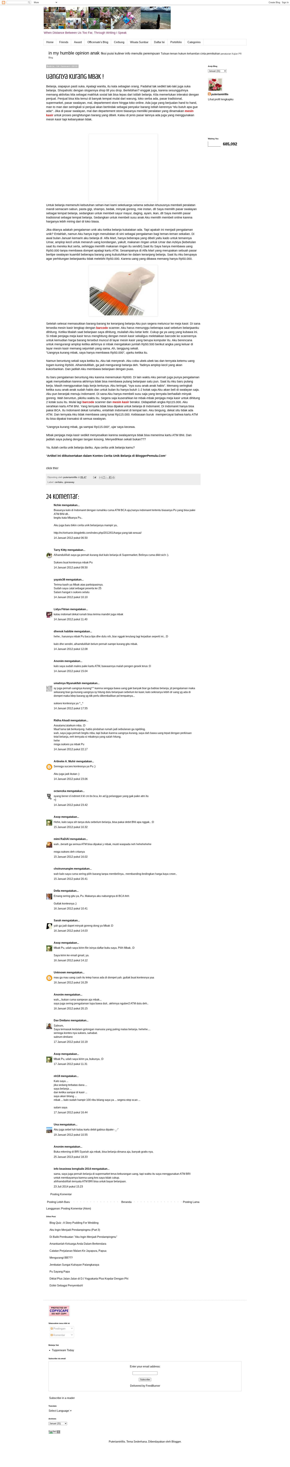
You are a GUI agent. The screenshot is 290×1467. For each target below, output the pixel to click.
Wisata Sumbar (139, 42)
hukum (182, 53)
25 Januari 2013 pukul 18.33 (71, 1156)
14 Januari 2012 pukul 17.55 (71, 708)
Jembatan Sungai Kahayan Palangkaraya (74, 1264)
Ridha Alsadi (62, 720)
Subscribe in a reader (62, 1398)
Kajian (235, 53)
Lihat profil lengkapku (220, 99)
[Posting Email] (94, 477)
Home (50, 42)
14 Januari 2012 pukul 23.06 (71, 779)
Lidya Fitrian (61, 609)
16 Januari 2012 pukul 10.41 (71, 908)
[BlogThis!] (104, 477)
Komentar (59, 1335)
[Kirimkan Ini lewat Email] (100, 477)
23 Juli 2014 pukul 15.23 (68, 1186)
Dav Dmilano (62, 1020)
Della (57, 890)
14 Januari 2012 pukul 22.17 (71, 749)
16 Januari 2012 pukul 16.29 (71, 982)
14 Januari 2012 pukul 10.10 (71, 597)
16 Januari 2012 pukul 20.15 (71, 1008)
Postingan (59, 1328)
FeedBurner (153, 1385)
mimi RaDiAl (61, 839)
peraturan (226, 53)
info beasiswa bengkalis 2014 (72, 1168)
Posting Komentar (61, 1194)
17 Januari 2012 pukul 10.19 (71, 1041)
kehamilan (193, 53)
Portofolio (176, 42)
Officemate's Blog (97, 42)
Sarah (57, 920)
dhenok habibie (64, 631)
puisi (110, 53)
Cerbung (119, 42)
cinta (203, 53)
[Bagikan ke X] (107, 477)
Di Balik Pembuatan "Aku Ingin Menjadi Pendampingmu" (83, 1236)
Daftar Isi (159, 42)
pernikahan (213, 53)
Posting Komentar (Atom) (76, 1208)
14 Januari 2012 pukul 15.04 (71, 671)
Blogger (176, 1441)
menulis (136, 53)
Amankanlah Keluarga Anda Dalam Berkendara (78, 1243)
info (127, 53)
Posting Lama (191, 1202)
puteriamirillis (219, 94)
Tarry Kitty (60, 549)
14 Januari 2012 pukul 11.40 (70, 619)
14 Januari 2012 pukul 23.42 (71, 805)
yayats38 (59, 579)
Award (78, 42)
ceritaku (59, 482)
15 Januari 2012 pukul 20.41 (71, 878)
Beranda (126, 1202)
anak (95, 53)
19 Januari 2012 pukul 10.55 (71, 1134)
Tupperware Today (63, 1350)
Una (56, 1124)
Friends (63, 42)
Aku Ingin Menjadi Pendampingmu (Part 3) (75, 1229)
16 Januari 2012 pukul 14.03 (71, 930)
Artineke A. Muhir (65, 761)
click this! (52, 468)
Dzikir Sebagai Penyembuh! (66, 1285)
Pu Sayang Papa (60, 1271)
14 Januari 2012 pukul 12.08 (71, 649)
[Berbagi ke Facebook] (110, 477)
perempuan (151, 53)
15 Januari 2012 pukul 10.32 (71, 827)
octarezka (60, 791)
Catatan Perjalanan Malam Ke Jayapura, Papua (78, 1250)
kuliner (119, 53)
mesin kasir (120, 402)
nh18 (57, 1076)
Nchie (57, 505)
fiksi (103, 53)
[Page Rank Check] (54, 1432)
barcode (102, 327)
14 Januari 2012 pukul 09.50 (71, 567)
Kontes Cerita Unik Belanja (112, 455)
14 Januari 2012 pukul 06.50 (71, 537)
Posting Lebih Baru (58, 1202)
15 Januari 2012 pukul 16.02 (71, 856)
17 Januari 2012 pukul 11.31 (70, 1064)
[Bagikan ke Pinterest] (113, 477)
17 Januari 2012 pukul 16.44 (71, 1112)
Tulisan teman (169, 53)
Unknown (60, 972)
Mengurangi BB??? (61, 1257)
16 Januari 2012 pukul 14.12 (71, 960)
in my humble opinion (69, 53)
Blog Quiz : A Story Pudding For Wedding (74, 1222)
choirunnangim (63, 868)
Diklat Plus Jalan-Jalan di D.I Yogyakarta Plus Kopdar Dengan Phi (89, 1278)
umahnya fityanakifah (67, 683)
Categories (194, 42)
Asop (57, 816)
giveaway (69, 482)
